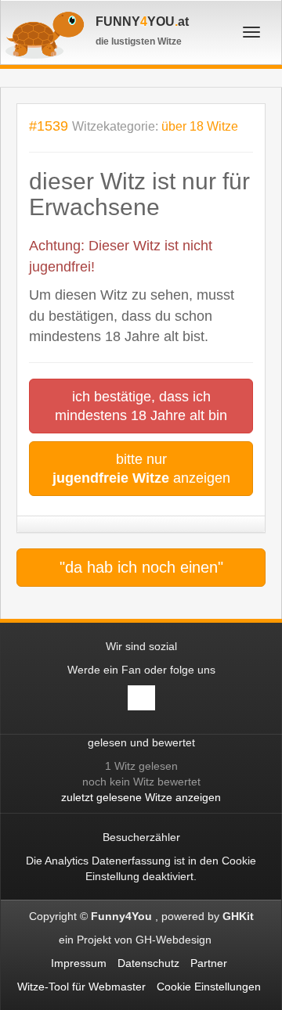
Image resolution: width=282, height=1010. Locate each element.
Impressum (79, 963)
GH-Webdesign (175, 939)
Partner (208, 963)
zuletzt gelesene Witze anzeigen (141, 797)
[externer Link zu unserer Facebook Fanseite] (141, 697)
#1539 (48, 125)
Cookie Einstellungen (209, 986)
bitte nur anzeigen (141, 468)
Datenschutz (148, 963)
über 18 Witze (199, 126)
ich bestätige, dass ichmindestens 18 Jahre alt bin (141, 406)
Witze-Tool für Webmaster (81, 986)
